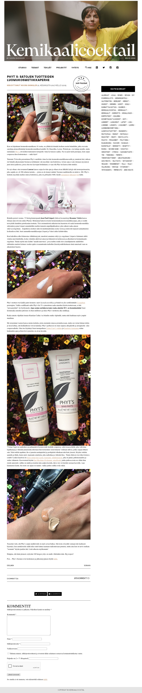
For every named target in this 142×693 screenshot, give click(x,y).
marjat (115, 134)
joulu (127, 104)
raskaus (124, 143)
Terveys (119, 155)
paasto (104, 140)
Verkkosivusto (12, 648)
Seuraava (87, 565)
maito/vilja (106, 134)
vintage (115, 167)
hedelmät (117, 101)
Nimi (9, 639)
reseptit (126, 146)
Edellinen (10, 565)
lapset (123, 122)
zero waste (128, 170)
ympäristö (118, 170)
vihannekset (115, 164)
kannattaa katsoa (109, 107)
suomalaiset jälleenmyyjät (70, 174)
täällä (45, 679)
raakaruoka (106, 143)
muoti (113, 137)
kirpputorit (106, 116)
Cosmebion (81, 302)
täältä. (56, 559)
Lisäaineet (123, 125)
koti (124, 119)
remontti (117, 146)
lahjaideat (114, 122)
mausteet (105, 137)
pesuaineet (113, 140)
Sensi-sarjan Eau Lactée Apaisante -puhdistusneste (44, 457)
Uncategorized (124, 158)
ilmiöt (120, 104)
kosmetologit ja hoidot (111, 119)
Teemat (35, 67)
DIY (133, 95)
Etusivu (22, 67)
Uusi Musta (106, 161)
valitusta (116, 161)
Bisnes (120, 95)
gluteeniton (107, 101)
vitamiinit (124, 167)
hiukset (105, 104)
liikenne (105, 125)
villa (124, 164)
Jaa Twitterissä (42, 594)
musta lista (123, 137)
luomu (131, 125)
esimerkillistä (107, 98)
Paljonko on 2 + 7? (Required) (17, 658)
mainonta (123, 131)
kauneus (122, 107)
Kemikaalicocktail (109, 110)
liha (130, 122)
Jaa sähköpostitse (56, 594)
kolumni (116, 116)
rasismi (116, 143)
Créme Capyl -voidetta (54, 328)
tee (103, 155)
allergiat (105, 95)
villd (130, 164)
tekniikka (110, 155)
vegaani (105, 164)
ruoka (104, 149)
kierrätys (116, 113)
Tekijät (47, 67)
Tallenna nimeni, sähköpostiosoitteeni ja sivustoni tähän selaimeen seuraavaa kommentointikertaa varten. (46, 653)
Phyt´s (17, 151)
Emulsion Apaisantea (71, 328)
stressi (115, 152)
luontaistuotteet (109, 131)
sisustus (124, 149)
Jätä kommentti (81, 578)
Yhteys (75, 67)
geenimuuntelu (121, 98)
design (127, 95)
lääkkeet (105, 122)
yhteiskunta (107, 170)
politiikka (124, 140)
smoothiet (106, 152)
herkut (126, 101)
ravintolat (106, 146)
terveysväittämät (109, 158)
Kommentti (11, 614)
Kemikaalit (122, 110)
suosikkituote (126, 152)
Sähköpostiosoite (13, 644)
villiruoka (106, 167)
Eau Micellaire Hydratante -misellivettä (47, 460)
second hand (113, 149)
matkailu (124, 134)
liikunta (113, 125)
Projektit (61, 67)
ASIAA (113, 95)
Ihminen (113, 104)
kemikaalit (106, 113)
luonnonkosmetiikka (110, 128)
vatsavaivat (127, 161)
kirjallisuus (127, 113)
